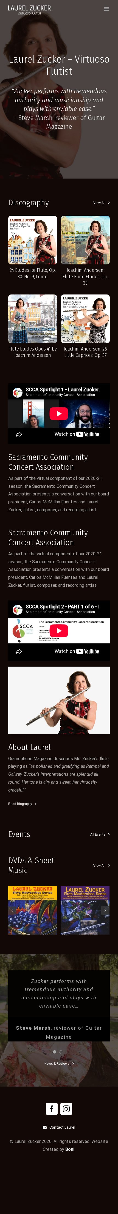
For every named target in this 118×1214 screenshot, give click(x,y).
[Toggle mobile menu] (107, 9)
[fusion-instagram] (66, 1109)
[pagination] (54, 1052)
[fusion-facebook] (52, 1109)
